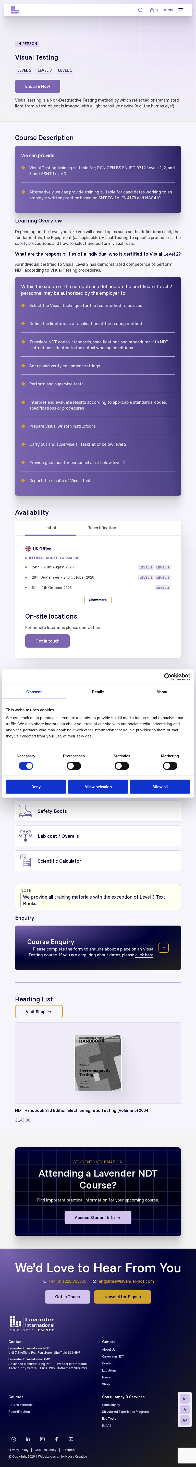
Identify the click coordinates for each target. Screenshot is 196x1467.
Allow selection (98, 787)
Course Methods (20, 1405)
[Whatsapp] (13, 1439)
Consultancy (111, 1405)
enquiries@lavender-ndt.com (126, 1281)
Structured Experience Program (125, 1411)
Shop (106, 1384)
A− (184, 1398)
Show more (98, 600)
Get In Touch (67, 1296)
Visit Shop (36, 1011)
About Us (108, 1349)
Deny (36, 787)
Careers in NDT (113, 1356)
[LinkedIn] (28, 1439)
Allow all (160, 787)
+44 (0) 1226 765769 (67, 1281)
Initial (50, 527)
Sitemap (69, 1450)
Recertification (102, 527)
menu (170, 9)
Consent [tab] (34, 691)
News (106, 1377)
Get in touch (47, 641)
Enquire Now (37, 86)
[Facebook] (56, 1439)
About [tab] (162, 691)
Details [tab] (98, 691)
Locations (109, 1370)
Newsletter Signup (122, 1296)
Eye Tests (109, 1418)
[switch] (74, 766)
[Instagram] (42, 1439)
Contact (108, 1363)
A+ (184, 1420)
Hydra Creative (76, 1456)
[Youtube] (71, 1439)
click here (144, 954)
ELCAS (107, 1425)
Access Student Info (95, 1217)
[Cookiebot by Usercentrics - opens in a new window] (167, 677)
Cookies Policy (45, 1450)
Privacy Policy (18, 1450)
